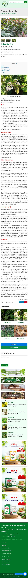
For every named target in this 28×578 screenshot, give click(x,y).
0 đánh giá (10, 302)
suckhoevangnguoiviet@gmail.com (12, 534)
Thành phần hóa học (5, 69)
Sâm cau (10, 425)
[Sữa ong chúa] (20, 337)
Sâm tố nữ (11, 410)
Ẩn (16, 63)
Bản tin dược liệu (5, 548)
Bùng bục (7, 338)
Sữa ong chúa (20, 338)
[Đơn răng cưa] (7, 321)
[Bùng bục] (7, 337)
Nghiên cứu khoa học (6, 550)
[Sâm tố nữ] (4, 412)
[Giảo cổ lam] (4, 420)
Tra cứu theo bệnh (6, 562)
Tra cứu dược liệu (5, 4)
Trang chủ (4, 542)
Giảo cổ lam (11, 417)
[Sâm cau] (4, 427)
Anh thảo (10, 402)
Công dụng (3, 72)
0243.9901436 (11, 536)
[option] (14, 27)
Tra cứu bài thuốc (6, 564)
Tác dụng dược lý (5, 70)
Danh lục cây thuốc (6, 559)
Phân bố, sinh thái (5, 67)
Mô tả (2, 66)
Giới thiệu (4, 545)
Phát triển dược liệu (6, 553)
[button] (26, 2)
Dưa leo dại (21, 322)
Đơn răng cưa (7, 322)
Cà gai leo (11, 432)
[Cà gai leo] (4, 435)
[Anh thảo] (4, 405)
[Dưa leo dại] (20, 321)
